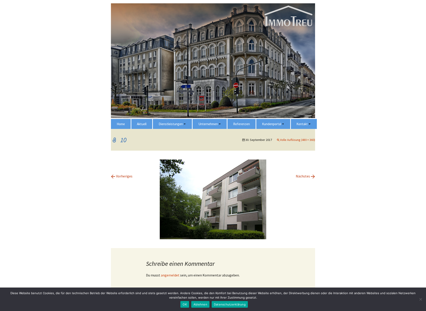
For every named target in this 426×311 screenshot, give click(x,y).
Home (121, 124)
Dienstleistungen (171, 124)
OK (185, 304)
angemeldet (170, 275)
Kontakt (302, 124)
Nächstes (305, 176)
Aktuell (141, 124)
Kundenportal (271, 124)
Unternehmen (208, 124)
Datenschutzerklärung (230, 304)
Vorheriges (121, 176)
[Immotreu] (213, 118)
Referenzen (241, 124)
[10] (213, 199)
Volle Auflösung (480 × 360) (297, 140)
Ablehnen (200, 304)
